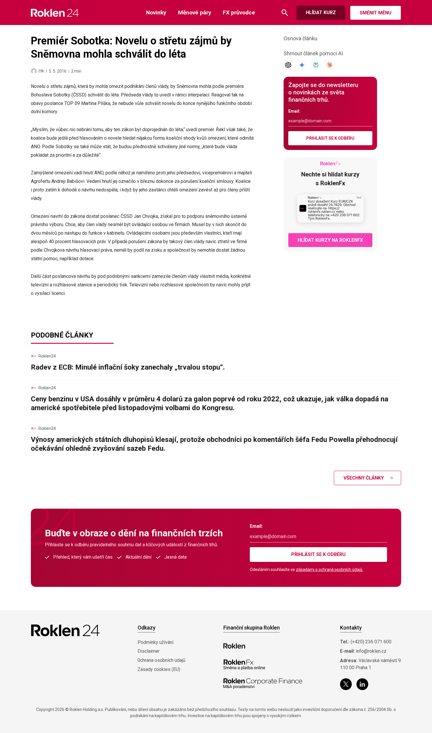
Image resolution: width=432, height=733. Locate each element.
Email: (294, 111)
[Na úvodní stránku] (55, 13)
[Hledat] (285, 13)
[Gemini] (302, 65)
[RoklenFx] (244, 664)
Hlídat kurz (321, 12)
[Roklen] (234, 646)
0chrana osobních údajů (161, 660)
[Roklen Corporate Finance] (262, 683)
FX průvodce (239, 12)
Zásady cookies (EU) (159, 669)
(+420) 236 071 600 (371, 641)
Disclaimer (149, 651)
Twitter (346, 684)
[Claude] (329, 65)
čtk (41, 71)
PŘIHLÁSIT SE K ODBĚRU (330, 138)
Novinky (156, 12)
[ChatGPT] (288, 65)
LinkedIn (362, 684)
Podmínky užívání (155, 642)
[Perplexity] (315, 65)
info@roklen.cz (371, 651)
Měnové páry (194, 12)
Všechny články (364, 478)
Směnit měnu (375, 13)
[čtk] (34, 71)
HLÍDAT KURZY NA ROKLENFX (330, 240)
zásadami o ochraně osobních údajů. (329, 569)
